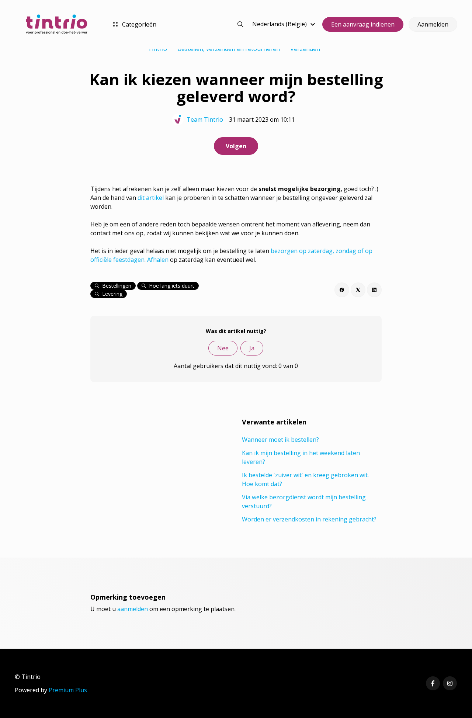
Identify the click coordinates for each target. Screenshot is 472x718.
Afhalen (158, 260)
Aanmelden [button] (432, 24)
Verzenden (305, 49)
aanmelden (132, 609)
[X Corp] (358, 289)
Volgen (236, 146)
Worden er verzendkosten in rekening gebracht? (309, 519)
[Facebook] (341, 289)
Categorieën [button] (138, 24)
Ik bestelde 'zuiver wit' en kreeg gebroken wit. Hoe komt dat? (305, 479)
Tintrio (157, 49)
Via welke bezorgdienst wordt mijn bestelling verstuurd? (304, 501)
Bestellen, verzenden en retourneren (228, 49)
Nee (223, 348)
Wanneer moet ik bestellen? (280, 440)
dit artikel (151, 198)
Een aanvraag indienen (363, 24)
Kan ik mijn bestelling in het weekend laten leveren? (301, 457)
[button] (284, 24)
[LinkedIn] (374, 289)
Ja (251, 348)
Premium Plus (68, 690)
